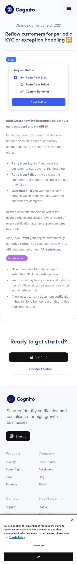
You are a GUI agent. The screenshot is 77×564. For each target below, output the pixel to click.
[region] (38, 539)
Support (11, 507)
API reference (50, 249)
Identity (11, 462)
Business (11, 484)
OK (38, 556)
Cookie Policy (17, 537)
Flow (9, 477)
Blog (41, 477)
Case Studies (46, 462)
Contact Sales (40, 369)
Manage (38, 545)
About (42, 484)
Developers (45, 469)
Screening (12, 469)
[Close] (72, 519)
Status (42, 507)
